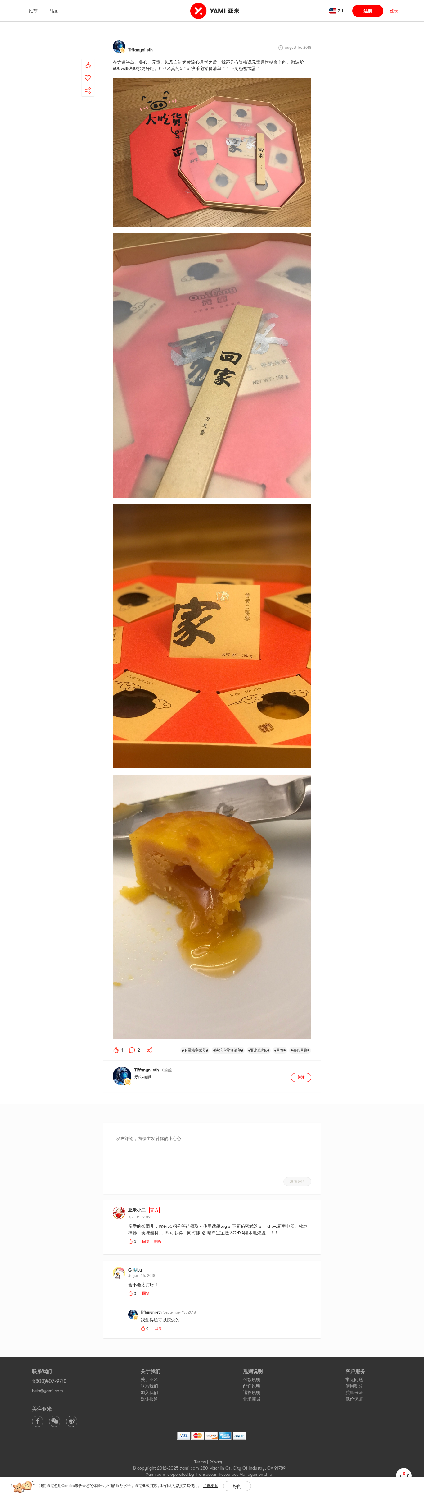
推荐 (33, 10)
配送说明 (251, 1385)
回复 (146, 1241)
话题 (54, 10)
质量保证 (354, 1392)
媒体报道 (149, 1399)
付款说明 (251, 1379)
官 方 (154, 1210)
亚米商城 (251, 1399)
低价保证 (354, 1399)
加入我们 (149, 1392)
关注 (301, 1077)
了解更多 (210, 1486)
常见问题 (354, 1379)
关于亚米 (149, 1379)
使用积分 (354, 1385)
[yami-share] (88, 84)
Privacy (216, 1461)
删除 (157, 1241)
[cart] (404, 1476)
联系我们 (149, 1385)
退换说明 (251, 1392)
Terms (200, 1461)
